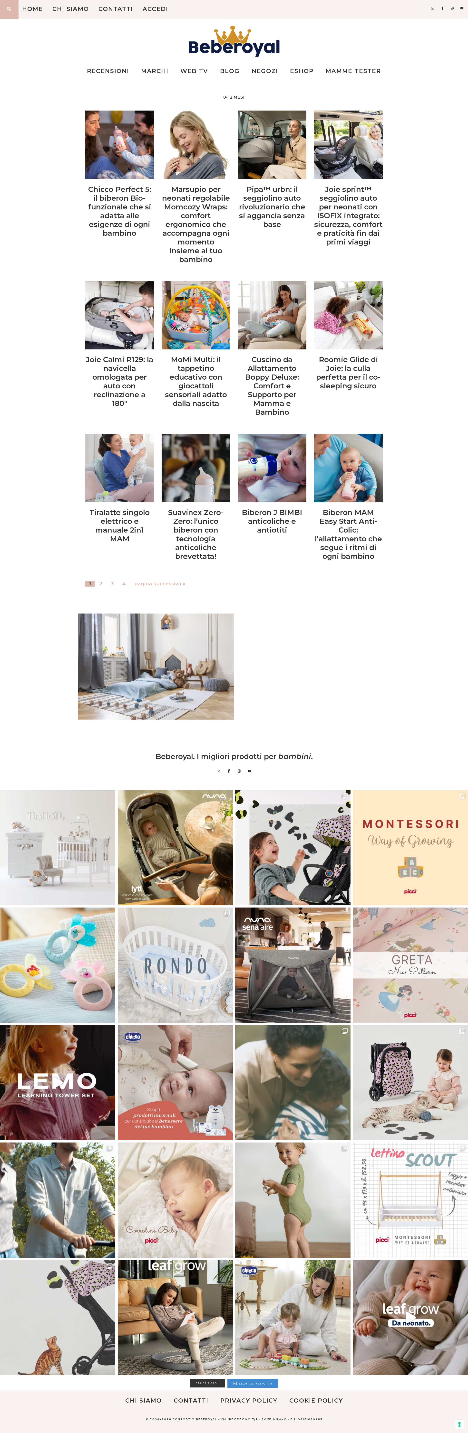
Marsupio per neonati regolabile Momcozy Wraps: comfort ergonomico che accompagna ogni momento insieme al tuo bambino (196, 224)
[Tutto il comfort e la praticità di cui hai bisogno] (175, 847)
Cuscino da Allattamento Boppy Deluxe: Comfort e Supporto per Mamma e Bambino (272, 386)
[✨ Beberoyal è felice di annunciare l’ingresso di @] (57, 847)
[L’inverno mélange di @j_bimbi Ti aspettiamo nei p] (293, 1200)
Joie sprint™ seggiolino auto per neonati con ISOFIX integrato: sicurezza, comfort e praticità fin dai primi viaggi (348, 215)
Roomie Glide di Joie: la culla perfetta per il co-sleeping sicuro (348, 372)
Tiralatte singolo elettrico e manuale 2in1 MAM (119, 525)
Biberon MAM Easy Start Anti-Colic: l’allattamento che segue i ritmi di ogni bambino (348, 534)
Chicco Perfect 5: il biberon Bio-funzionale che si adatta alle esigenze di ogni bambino (119, 211)
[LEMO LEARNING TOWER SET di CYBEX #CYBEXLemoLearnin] (57, 1082)
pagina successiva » (159, 584)
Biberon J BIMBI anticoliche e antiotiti (272, 521)
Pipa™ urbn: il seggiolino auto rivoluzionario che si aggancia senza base (272, 207)
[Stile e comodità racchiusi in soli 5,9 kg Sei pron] (293, 847)
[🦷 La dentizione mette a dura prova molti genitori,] (57, 965)
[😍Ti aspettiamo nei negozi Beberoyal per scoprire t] (175, 1200)
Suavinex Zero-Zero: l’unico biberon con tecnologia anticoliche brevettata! (196, 534)
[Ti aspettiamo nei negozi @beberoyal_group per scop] (293, 1082)
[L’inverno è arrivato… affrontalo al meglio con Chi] (175, 1082)
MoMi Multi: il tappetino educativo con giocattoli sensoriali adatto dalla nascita (196, 381)
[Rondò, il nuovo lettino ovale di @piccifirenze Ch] (175, 965)
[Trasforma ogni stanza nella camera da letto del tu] (293, 965)
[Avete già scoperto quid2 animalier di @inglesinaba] (57, 1317)
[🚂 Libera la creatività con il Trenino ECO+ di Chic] (293, 1317)
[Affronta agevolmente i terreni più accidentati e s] (57, 1200)
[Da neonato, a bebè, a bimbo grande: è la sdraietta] (175, 1317)
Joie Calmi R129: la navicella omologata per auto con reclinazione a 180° (119, 381)
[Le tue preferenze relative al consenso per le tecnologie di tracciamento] (459, 1424)
